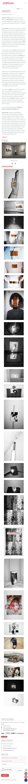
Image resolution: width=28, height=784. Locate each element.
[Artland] (25, 773)
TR (16, 8)
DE (20, 8)
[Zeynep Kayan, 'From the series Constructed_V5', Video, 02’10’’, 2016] (14, 700)
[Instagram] (25, 776)
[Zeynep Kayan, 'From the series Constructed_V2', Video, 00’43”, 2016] (14, 657)
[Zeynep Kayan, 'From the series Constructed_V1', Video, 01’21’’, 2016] (14, 643)
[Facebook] (25, 780)
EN (18, 8)
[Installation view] (14, 150)
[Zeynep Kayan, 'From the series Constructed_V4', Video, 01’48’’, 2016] (14, 686)
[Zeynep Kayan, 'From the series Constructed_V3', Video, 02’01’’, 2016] (14, 671)
